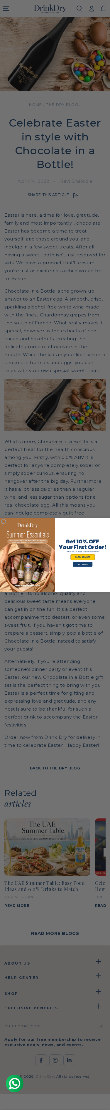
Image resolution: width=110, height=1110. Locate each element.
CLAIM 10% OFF (82, 557)
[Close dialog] (3, 522)
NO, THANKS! (82, 564)
